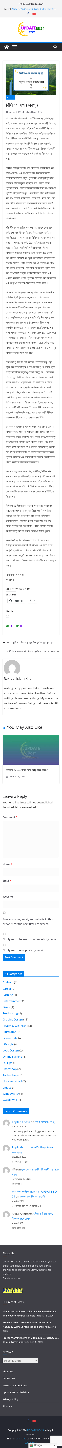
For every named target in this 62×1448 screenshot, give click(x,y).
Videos (7, 1087)
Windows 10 (11, 1093)
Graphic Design (13, 1019)
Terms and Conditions (15, 1385)
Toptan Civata (21, 1122)
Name (7, 864)
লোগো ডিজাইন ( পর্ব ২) (45, 1122)
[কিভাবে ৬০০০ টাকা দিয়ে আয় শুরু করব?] (31, 737)
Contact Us (9, 1378)
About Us (8, 1371)
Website (8, 896)
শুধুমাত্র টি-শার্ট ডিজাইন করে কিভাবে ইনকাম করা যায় (30, 642)
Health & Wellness (14, 1026)
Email (7, 880)
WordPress (10, 1100)
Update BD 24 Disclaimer (16, 1392)
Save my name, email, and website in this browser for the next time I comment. (28, 921)
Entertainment (12, 1001)
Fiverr (6, 1007)
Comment (10, 817)
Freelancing (10, 1013)
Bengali (38, 1445)
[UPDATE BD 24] (7, 47)
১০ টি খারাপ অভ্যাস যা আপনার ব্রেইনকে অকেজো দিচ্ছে (30, 651)
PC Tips (7, 1063)
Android (8, 982)
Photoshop (10, 1069)
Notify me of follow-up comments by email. (30, 939)
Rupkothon (19, 1147)
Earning (8, 995)
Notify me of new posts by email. (23, 950)
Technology (10, 1075)
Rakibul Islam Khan (33, 112)
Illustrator (9, 1032)
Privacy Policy (10, 1399)
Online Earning (12, 1056)
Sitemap (7, 1406)
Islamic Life (10, 1038)
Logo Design (11, 1050)
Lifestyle (8, 1044)
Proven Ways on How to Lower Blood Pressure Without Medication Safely (32, 10)
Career (10, 97)
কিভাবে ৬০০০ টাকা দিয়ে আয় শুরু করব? (27, 770)
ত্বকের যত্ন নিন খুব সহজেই (32, 1196)
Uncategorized (12, 1081)
